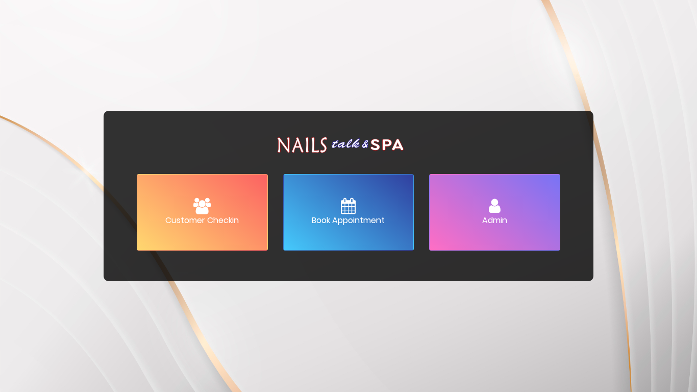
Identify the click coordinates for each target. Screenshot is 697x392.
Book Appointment (348, 220)
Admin (494, 220)
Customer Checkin (202, 220)
